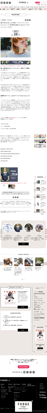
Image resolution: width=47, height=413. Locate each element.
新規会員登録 (23, 367)
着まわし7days (40, 9)
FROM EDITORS (42, 387)
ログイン (44, 2)
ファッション (24, 386)
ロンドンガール (38, 301)
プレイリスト (16, 400)
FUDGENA (27, 7)
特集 (0, 9)
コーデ (36, 312)
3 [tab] (24, 279)
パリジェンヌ (38, 299)
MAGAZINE (36, 7)
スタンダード (36, 9)
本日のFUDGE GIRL (13, 9)
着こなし (37, 309)
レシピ (23, 388)
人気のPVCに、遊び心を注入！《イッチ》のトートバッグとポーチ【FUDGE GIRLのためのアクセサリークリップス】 (22, 203)
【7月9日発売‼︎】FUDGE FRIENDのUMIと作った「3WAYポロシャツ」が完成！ (14, 65)
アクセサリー (45, 9)
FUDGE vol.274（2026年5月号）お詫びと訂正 (13, 317)
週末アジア (15, 399)
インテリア (40, 304)
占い (43, 309)
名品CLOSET (3, 9)
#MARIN (10, 192)
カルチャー (15, 394)
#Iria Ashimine (5, 192)
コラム (15, 398)
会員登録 (37, 2)
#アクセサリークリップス (23, 192)
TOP (1, 211)
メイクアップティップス (18, 389)
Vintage (40, 292)
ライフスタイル (16, 395)
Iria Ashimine (12, 117)
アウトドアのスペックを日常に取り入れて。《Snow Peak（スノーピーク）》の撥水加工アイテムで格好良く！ (8, 203)
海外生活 (23, 391)
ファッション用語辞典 (30, 9)
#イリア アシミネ (11, 194)
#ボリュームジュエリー (24, 194)
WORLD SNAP (11, 7)
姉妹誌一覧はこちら (40, 350)
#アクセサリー (15, 192)
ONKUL (41, 312)
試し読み (40, 348)
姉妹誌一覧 (41, 385)
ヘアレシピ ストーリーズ (18, 388)
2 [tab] (23, 279)
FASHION (2, 7)
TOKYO (10, 388)
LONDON (10, 391)
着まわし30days (37, 305)
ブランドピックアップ (24, 9)
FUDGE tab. (6, 7)
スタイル (43, 302)
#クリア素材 (17, 194)
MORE (22, 307)
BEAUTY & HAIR (16, 7)
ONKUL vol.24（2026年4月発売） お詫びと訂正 (13, 325)
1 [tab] (22, 279)
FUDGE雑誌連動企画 (37, 307)
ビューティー (24, 387)
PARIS (10, 390)
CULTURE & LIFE (22, 7)
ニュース (8, 9)
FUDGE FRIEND (18, 9)
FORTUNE (31, 7)
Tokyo (35, 302)
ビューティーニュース (17, 387)
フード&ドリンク (16, 396)
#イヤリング (4, 194)
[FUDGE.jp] (23, 2)
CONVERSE (35, 304)
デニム (39, 302)
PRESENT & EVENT (42, 7)
